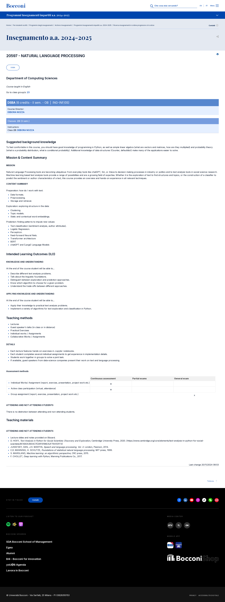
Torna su (210, 481)
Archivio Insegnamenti (63, 25)
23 (28, 92)
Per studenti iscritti (20, 25)
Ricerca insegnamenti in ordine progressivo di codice (133, 25)
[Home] (16, 5)
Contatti (212, 25)
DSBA (13, 67)
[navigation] (112, 15)
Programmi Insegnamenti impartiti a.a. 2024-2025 (92, 25)
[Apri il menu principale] (217, 6)
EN (201, 6)
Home (8, 25)
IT (207, 6)
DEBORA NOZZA (16, 112)
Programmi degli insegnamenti (41, 25)
